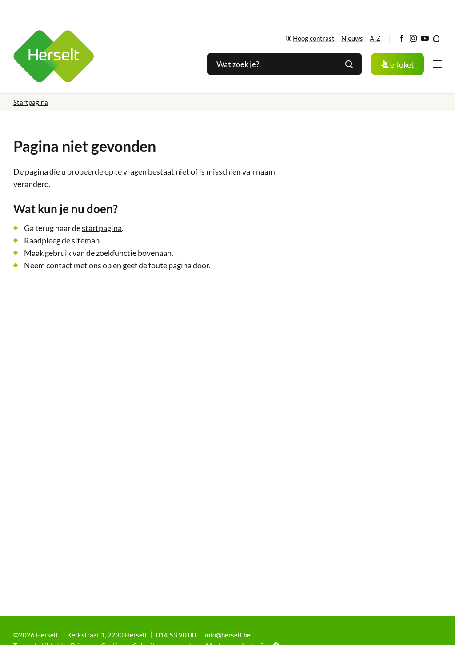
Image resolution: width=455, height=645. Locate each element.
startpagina (102, 228)
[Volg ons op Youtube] (424, 38)
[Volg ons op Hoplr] (436, 38)
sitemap (86, 240)
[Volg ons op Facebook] (401, 38)
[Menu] (437, 64)
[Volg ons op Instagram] (413, 38)
